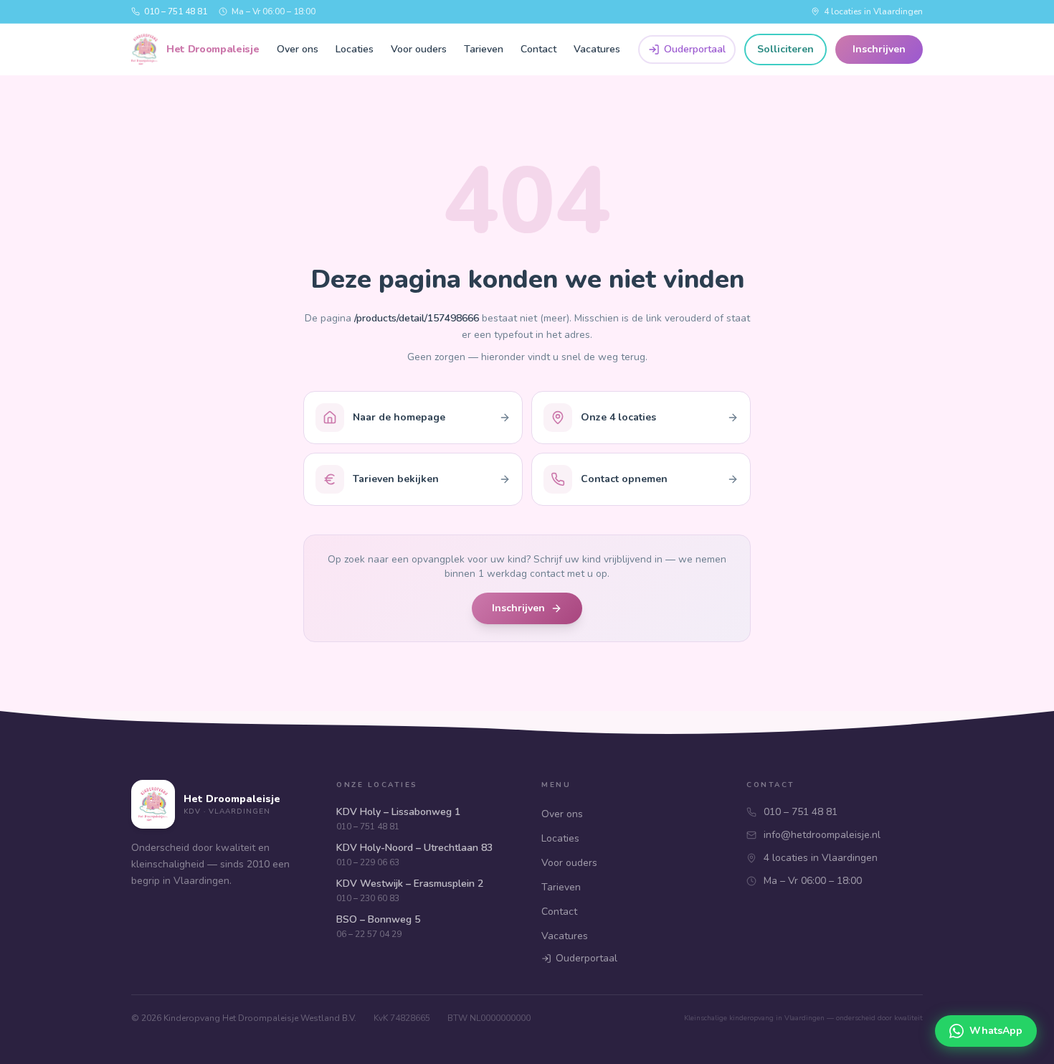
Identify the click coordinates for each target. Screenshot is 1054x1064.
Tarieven (483, 49)
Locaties (355, 49)
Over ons (297, 49)
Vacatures (597, 49)
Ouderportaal (695, 49)
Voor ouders (419, 49)
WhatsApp (995, 1030)
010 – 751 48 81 (175, 11)
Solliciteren (785, 49)
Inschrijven (879, 49)
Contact (538, 49)
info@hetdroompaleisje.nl (822, 835)
